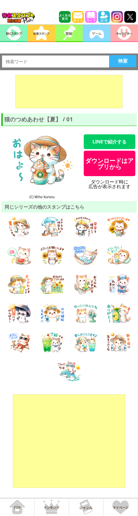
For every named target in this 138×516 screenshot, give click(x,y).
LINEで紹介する (109, 141)
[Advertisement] (69, 91)
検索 (123, 60)
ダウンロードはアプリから (109, 163)
